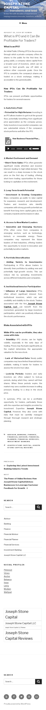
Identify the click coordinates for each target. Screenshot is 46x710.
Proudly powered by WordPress (17, 704)
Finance (32, 435)
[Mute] (30, 148)
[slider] (36, 148)
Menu (24, 23)
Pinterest (8, 570)
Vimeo (7, 573)
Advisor (11, 435)
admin (28, 32)
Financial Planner (11, 539)
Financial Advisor (17, 437)
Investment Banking (18, 441)
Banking (22, 435)
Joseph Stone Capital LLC (15, 555)
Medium (7, 589)
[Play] (8, 148)
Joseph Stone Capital (17, 5)
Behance (8, 579)
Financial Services (28, 439)
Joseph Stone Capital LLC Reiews (15, 627)
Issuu (6, 582)
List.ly (6, 586)
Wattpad (8, 592)
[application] (23, 148)
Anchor (7, 576)
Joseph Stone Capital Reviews (19, 636)
